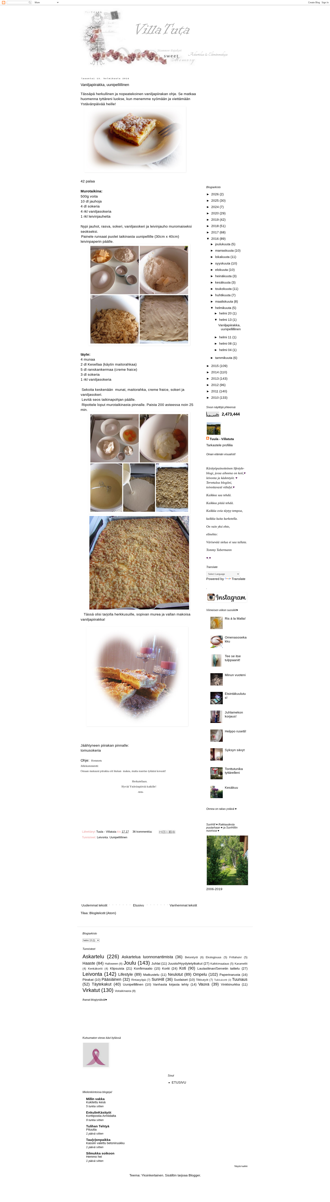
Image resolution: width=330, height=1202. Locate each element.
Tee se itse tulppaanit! (233, 658)
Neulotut (175, 974)
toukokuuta (224, 289)
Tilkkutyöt (202, 979)
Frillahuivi (235, 957)
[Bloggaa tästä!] (164, 832)
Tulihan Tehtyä (97, 1126)
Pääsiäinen (111, 979)
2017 (215, 232)
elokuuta (222, 270)
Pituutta (91, 1129)
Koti (182, 968)
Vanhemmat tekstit (183, 905)
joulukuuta (223, 244)
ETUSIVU (179, 1082)
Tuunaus (240, 979)
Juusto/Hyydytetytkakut (185, 963)
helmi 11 (225, 337)
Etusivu (138, 905)
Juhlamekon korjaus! (234, 714)
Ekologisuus (213, 957)
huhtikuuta (223, 295)
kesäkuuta (223, 282)
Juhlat (155, 963)
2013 (215, 378)
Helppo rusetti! (235, 731)
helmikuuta (223, 308)
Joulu (130, 963)
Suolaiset (181, 979)
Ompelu (200, 974)
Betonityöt (191, 957)
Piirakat (88, 979)
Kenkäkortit (95, 968)
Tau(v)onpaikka (98, 1140)
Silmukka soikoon (100, 1153)
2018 (215, 226)
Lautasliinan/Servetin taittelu (218, 968)
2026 (215, 194)
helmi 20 (226, 313)
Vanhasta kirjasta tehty (171, 984)
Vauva (203, 984)
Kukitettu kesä (96, 1102)
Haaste (88, 963)
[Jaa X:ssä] (167, 832)
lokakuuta (222, 257)
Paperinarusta (229, 974)
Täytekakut (101, 984)
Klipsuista (117, 968)
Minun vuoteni (235, 675)
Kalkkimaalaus (219, 963)
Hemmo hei (94, 1156)
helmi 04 (226, 350)
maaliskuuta (224, 301)
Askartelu (93, 956)
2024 (215, 207)
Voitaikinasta (123, 991)
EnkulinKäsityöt (98, 1112)
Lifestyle (125, 974)
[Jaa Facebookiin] (170, 832)
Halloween (111, 963)
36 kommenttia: (143, 831)
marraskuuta (225, 250)
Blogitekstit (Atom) (102, 913)
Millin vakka (95, 1099)
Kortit (166, 968)
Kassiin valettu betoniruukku (105, 1143)
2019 (215, 219)
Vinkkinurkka (230, 984)
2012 (215, 385)
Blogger (194, 1175)
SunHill (158, 979)
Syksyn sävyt (235, 750)
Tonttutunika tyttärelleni (234, 771)
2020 (215, 213)
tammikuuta (224, 358)
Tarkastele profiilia (219, 445)
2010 (215, 397)
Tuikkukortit (220, 979)
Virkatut (91, 990)
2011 (215, 391)
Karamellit (241, 963)
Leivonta (102, 837)
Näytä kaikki (241, 1166)
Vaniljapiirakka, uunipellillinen (105, 85)
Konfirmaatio (143, 968)
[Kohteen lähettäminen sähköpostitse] (160, 832)
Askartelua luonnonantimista (147, 957)
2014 (215, 372)
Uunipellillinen (118, 837)
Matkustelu (151, 974)
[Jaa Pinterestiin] (173, 832)
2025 (215, 200)
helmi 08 (226, 343)
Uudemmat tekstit (94, 905)
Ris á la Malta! (235, 618)
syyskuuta (223, 263)
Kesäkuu (231, 787)
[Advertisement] (139, 873)
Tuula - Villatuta (222, 439)
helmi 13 (226, 319)
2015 (215, 366)
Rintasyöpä (138, 979)
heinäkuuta (224, 276)
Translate (238, 579)
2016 (215, 238)
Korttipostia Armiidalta (101, 1116)
